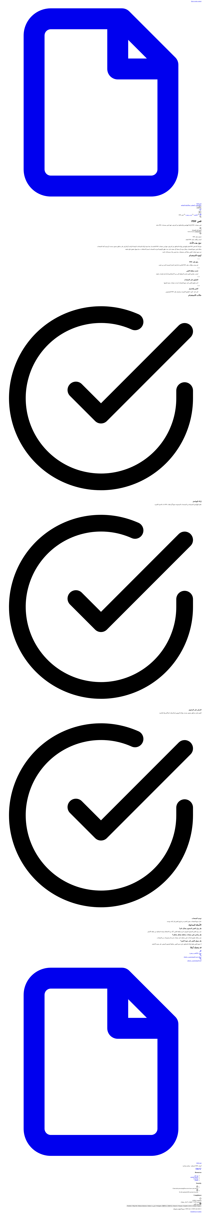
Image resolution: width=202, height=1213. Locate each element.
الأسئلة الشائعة (185, 205)
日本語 (194, 1205)
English (199, 1205)
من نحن (190, 205)
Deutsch (175, 1205)
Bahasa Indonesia (142, 1205)
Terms (191, 1211)
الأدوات (198, 205)
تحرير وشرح (189, 215)
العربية (153, 1205)
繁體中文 (164, 1205)
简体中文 (170, 1205)
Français (180, 1205)
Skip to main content (196, 1)
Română (129, 1205)
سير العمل (194, 205)
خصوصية (195, 1178)
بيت (200, 205)
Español (185, 1205)
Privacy (195, 1211)
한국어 (190, 1205)
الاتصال (196, 1180)
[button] (101, 235)
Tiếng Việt (134, 1205)
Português (159, 1205)
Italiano (149, 1205)
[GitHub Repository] (200, 210)
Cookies (199, 1211)
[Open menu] (199, 212)
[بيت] (200, 215)
